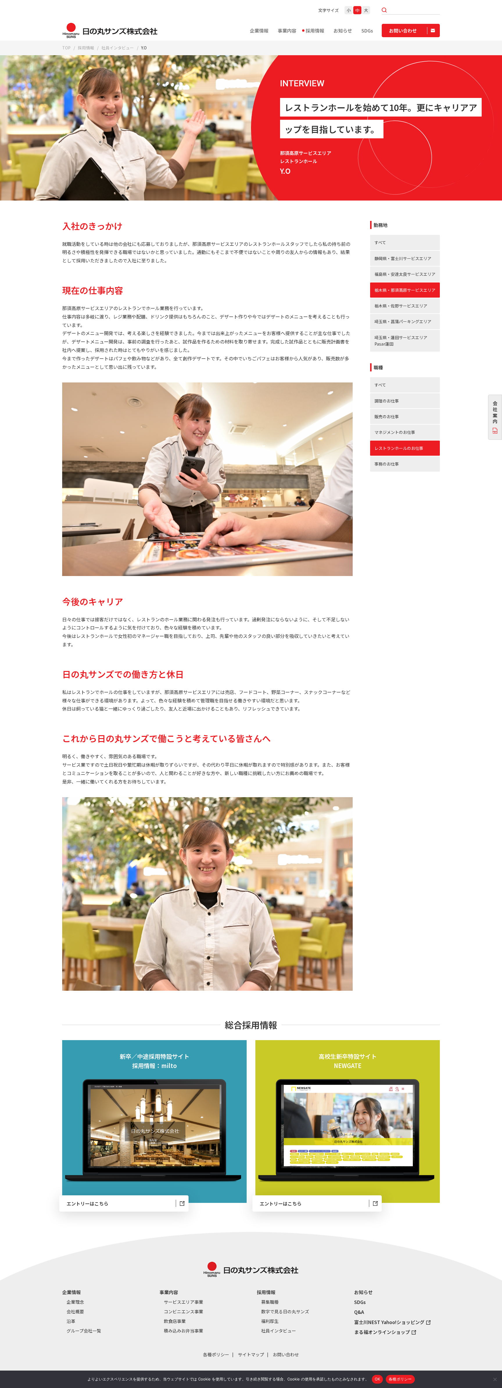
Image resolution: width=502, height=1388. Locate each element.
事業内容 (287, 30)
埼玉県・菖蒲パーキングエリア (402, 321)
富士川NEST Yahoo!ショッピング (389, 1322)
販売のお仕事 (386, 416)
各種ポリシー (216, 1354)
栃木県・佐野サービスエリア (400, 306)
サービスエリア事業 (183, 1302)
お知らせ (343, 30)
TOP (66, 48)
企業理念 (75, 1302)
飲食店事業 (175, 1321)
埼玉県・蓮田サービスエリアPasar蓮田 (400, 341)
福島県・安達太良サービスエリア (404, 274)
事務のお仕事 (386, 464)
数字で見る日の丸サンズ (285, 1311)
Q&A (359, 1312)
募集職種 (270, 1302)
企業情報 (259, 30)
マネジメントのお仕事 (394, 432)
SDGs (367, 30)
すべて (380, 242)
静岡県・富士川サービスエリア (402, 258)
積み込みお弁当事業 (183, 1330)
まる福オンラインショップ (382, 1332)
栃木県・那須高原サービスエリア (404, 290)
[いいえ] (495, 1379)
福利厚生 (270, 1321)
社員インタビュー (117, 48)
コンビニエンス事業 (183, 1311)
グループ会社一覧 (84, 1330)
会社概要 (75, 1311)
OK (377, 1379)
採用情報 (315, 30)
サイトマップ (251, 1354)
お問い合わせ (286, 1354)
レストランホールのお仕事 (398, 448)
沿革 (71, 1321)
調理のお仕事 (386, 401)
